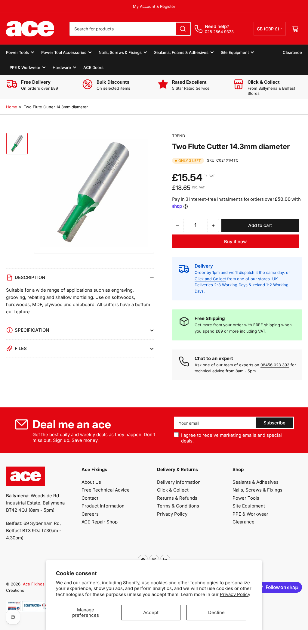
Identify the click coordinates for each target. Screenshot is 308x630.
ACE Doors (93, 67)
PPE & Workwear (25, 67)
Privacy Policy (235, 594)
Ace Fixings (34, 584)
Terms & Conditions (178, 506)
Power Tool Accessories (63, 52)
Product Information (103, 506)
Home (11, 106)
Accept (151, 612)
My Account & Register (154, 6)
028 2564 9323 (219, 31)
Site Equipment (235, 52)
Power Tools (17, 52)
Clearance (292, 52)
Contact (90, 498)
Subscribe (274, 423)
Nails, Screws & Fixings (120, 52)
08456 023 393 (274, 364)
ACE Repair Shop (100, 522)
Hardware (62, 67)
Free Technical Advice (106, 490)
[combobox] (130, 29)
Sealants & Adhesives (256, 482)
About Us (91, 482)
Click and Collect (210, 278)
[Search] (182, 29)
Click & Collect (173, 490)
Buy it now (235, 241)
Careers (90, 514)
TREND (178, 135)
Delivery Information (179, 482)
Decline (216, 612)
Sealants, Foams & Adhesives (181, 52)
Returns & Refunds (177, 498)
